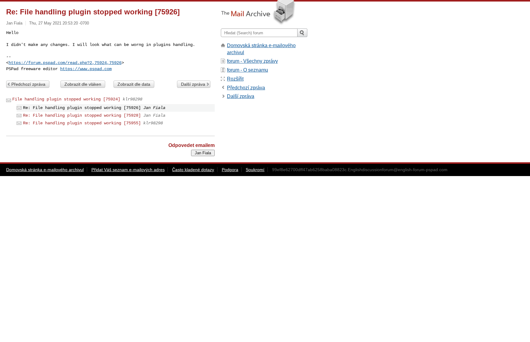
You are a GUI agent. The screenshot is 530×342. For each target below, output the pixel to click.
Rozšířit (235, 78)
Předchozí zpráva (28, 84)
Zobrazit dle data (133, 84)
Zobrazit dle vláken (82, 84)
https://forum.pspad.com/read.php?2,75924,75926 (65, 62)
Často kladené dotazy (193, 169)
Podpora (230, 169)
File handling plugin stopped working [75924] (66, 99)
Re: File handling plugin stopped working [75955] (82, 123)
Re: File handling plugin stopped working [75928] (82, 115)
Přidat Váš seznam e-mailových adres (128, 169)
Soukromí (255, 169)
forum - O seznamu (247, 70)
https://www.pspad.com (86, 68)
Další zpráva (193, 84)
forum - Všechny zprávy (252, 61)
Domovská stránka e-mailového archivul (45, 169)
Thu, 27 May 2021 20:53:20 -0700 (59, 23)
